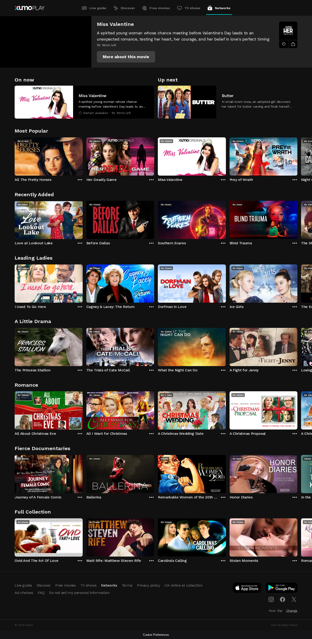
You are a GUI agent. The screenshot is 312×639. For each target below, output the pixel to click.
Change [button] (291, 610)
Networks (222, 8)
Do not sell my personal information (79, 592)
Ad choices (24, 592)
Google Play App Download (281, 589)
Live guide (97, 8)
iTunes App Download (247, 589)
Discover (128, 8)
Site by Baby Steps (284, 625)
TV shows (192, 8)
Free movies (160, 8)
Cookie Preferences (156, 634)
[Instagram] (271, 599)
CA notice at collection (184, 585)
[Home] (30, 8)
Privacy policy (148, 585)
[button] (126, 57)
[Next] (297, 155)
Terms (127, 585)
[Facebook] (282, 599)
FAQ (41, 592)
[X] (294, 599)
